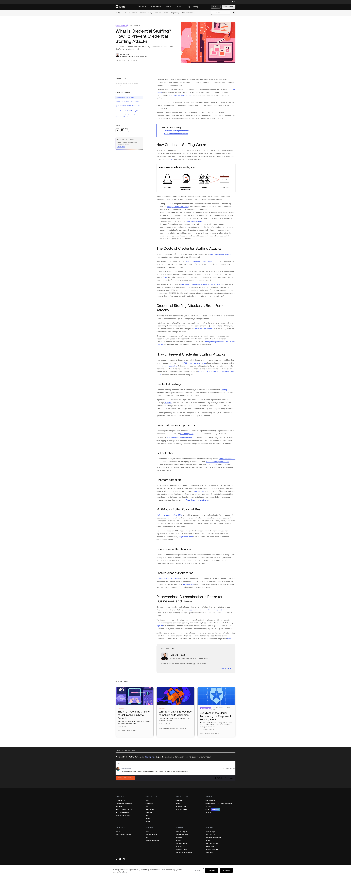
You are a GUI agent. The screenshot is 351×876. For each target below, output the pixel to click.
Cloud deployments (181, 849)
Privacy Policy (125, 872)
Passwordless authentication (167, 578)
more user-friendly (202, 610)
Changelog (149, 812)
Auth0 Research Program (123, 834)
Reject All (211, 870)
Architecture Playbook (152, 840)
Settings (197, 870)
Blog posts (119, 806)
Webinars (148, 821)
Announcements (187, 13)
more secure (189, 610)
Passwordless (188, 584)
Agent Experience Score (123, 815)
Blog (118, 13)
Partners (208, 806)
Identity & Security (146, 13)
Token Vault (209, 852)
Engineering (175, 13)
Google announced (185, 537)
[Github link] (124, 859)
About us (208, 812)
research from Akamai (193, 221)
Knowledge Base (181, 806)
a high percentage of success (217, 462)
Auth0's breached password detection (181, 438)
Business (158, 13)
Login (233, 2)
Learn (147, 832)
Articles (148, 800)
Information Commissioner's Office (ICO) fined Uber (200, 284)
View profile (225, 668)
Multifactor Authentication (213, 837)
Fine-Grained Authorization (184, 852)
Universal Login (210, 832)
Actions (207, 840)
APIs (147, 806)
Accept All (226, 870)
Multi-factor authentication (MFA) (169, 515)
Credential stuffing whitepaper (176, 131)
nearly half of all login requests (180, 95)
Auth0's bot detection (227, 459)
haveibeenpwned (186, 434)
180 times (169, 159)
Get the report (121, 146)
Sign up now (150, 757)
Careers (212, 809)
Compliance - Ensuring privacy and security (218, 803)
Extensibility (179, 837)
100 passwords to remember (195, 363)
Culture (166, 13)
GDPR (165, 277)
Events (118, 832)
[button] (216, 7)
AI (126, 13)
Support (178, 803)
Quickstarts (149, 803)
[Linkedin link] (120, 859)
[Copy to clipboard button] (127, 130)
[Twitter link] (117, 859)
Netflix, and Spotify (181, 207)
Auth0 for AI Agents (182, 832)
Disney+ (170, 207)
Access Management (182, 834)
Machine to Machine (211, 843)
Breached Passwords (211, 849)
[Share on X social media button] (117, 130)
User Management (181, 843)
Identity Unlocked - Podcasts (124, 809)
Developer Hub (120, 800)
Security (178, 840)
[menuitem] (142, 7)
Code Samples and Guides (124, 803)
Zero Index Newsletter (122, 812)
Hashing (224, 390)
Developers (133, 13)
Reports (148, 818)
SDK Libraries (150, 809)
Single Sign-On (210, 834)
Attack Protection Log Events (197, 500)
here (229, 639)
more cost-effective (221, 610)
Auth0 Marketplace (181, 809)
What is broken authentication (176, 134)
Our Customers (210, 800)
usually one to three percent (220, 254)
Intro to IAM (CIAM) (151, 834)
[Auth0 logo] (120, 7)
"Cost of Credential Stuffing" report (199, 261)
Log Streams (199, 491)
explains (168, 403)
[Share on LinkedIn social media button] (122, 130)
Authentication (180, 846)
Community (179, 800)
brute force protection (203, 329)
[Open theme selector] (234, 12)
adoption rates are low (168, 366)
